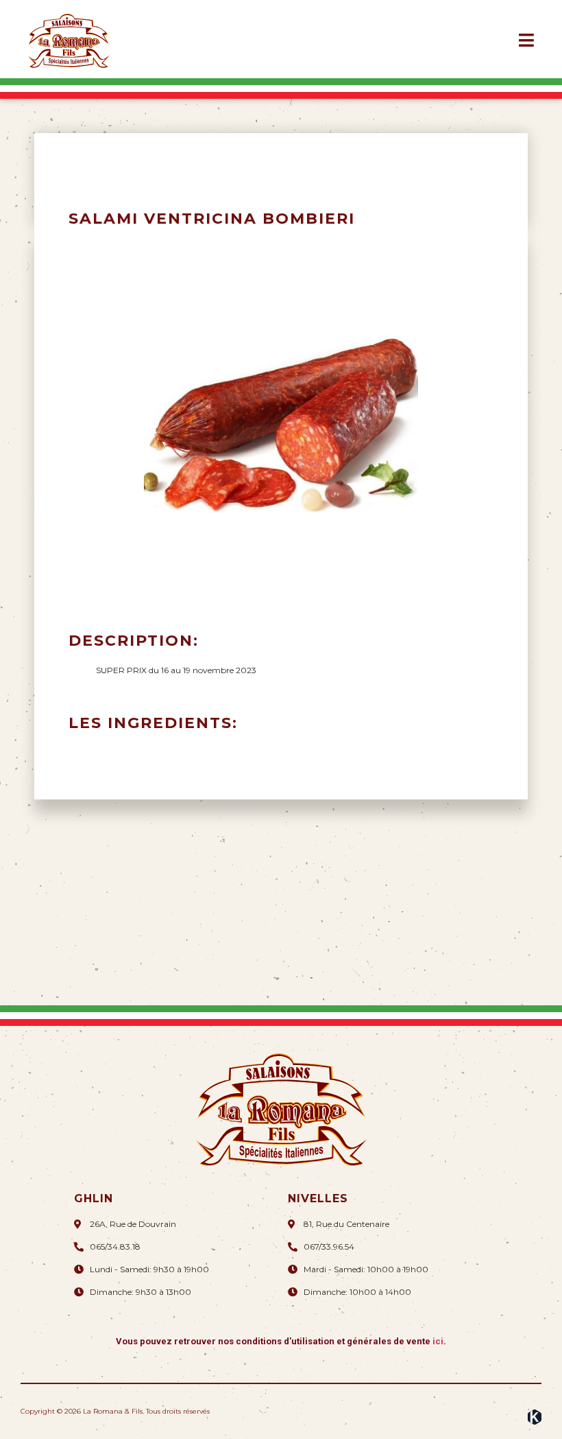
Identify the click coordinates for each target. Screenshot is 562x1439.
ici (437, 1341)
